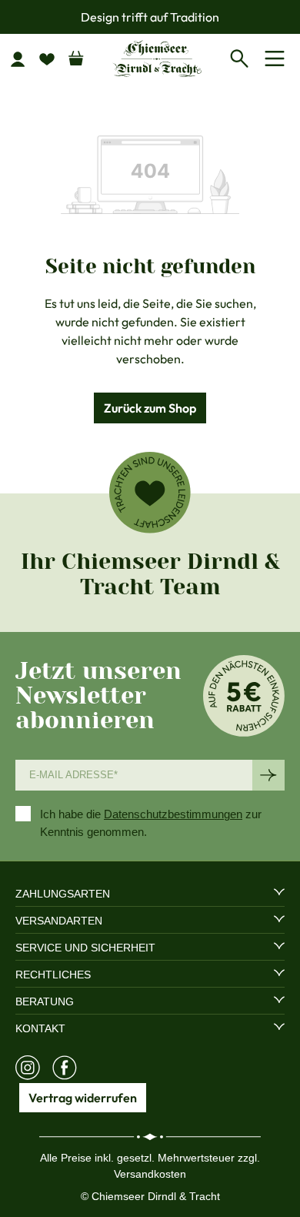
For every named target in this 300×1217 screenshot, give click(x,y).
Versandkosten (150, 1174)
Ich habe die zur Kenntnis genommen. (151, 822)
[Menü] (277, 58)
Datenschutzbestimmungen (173, 814)
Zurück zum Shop (150, 408)
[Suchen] (243, 56)
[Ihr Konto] (23, 58)
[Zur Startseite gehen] (157, 58)
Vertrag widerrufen (82, 1097)
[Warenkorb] (76, 54)
